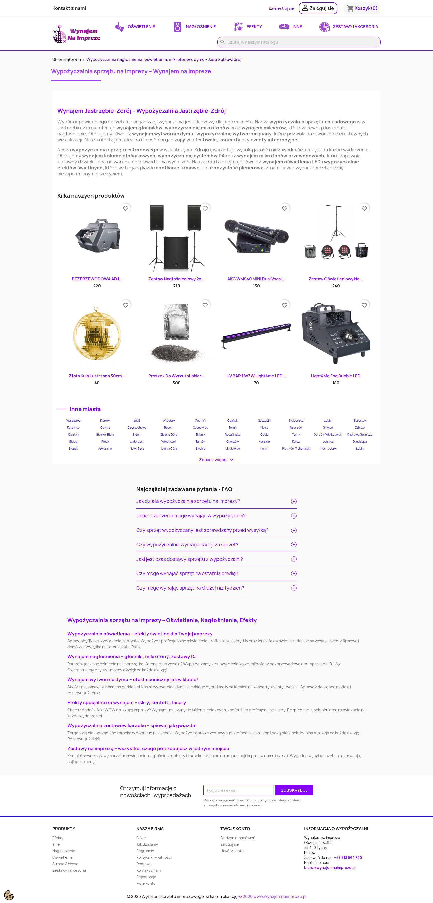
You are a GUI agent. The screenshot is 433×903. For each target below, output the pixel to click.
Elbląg (73, 441)
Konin (264, 448)
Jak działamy (147, 844)
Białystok (360, 420)
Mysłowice (232, 448)
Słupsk (73, 448)
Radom (168, 427)
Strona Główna (65, 863)
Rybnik (200, 434)
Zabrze (360, 427)
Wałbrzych (137, 441)
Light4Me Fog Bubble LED (336, 376)
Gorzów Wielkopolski (328, 434)
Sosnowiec (200, 427)
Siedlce (200, 448)
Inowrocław (328, 448)
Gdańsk (232, 420)
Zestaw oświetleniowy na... (336, 279)
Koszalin (264, 441)
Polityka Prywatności (154, 857)
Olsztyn (73, 434)
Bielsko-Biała (105, 434)
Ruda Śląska (232, 434)
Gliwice (328, 427)
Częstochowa (137, 427)
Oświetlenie (141, 26)
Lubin (360, 448)
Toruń (233, 427)
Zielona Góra (168, 434)
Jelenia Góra (169, 448)
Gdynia (105, 427)
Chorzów (232, 441)
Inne (297, 26)
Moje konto (146, 883)
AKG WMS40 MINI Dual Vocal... (256, 279)
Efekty (254, 26)
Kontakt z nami (69, 8)
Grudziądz (360, 441)
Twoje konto (235, 828)
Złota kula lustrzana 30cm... (97, 376)
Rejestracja (146, 876)
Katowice (73, 427)
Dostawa (143, 863)
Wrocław (169, 420)
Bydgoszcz (296, 420)
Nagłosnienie (200, 26)
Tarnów (201, 441)
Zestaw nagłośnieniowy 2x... (176, 279)
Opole (264, 434)
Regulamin (145, 850)
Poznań (200, 420)
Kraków (105, 420)
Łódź (137, 420)
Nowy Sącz (137, 448)
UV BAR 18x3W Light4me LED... (256, 376)
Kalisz (296, 441)
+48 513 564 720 (348, 857)
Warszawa (73, 420)
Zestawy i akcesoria (355, 26)
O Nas (141, 837)
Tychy (296, 434)
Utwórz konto (232, 850)
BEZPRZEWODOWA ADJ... (97, 279)
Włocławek (168, 441)
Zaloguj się (229, 844)
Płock (105, 441)
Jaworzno (105, 448)
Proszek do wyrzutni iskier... (176, 376)
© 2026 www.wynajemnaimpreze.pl (272, 896)
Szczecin (264, 420)
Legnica (328, 441)
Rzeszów (296, 427)
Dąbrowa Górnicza (359, 434)
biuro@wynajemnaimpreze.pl (330, 867)
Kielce (264, 427)
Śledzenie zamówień (237, 837)
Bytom (137, 434)
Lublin (328, 420)
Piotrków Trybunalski (296, 448)
